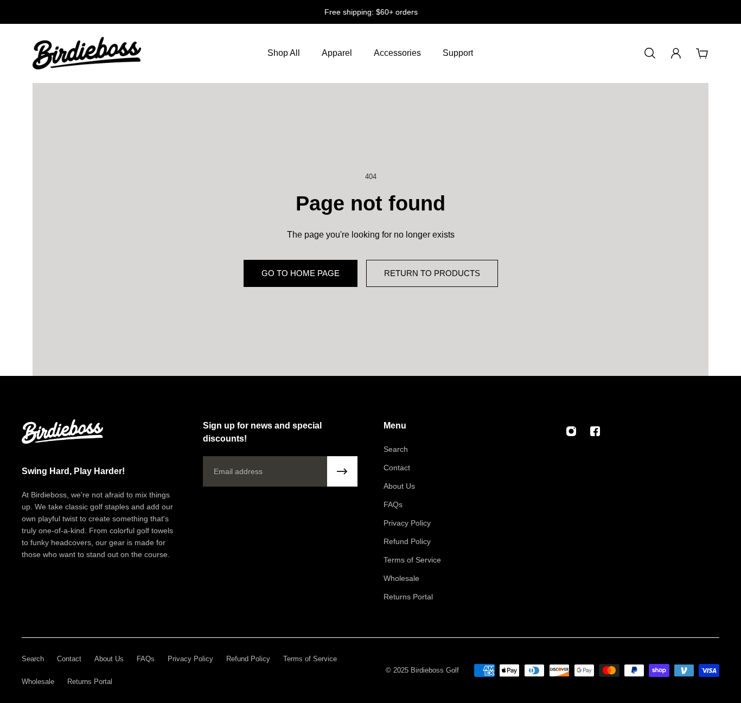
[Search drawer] (650, 53)
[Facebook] (595, 431)
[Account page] (676, 53)
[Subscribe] (342, 471)
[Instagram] (571, 431)
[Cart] (702, 53)
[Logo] (87, 53)
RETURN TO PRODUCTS (432, 273)
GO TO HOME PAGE (300, 273)
